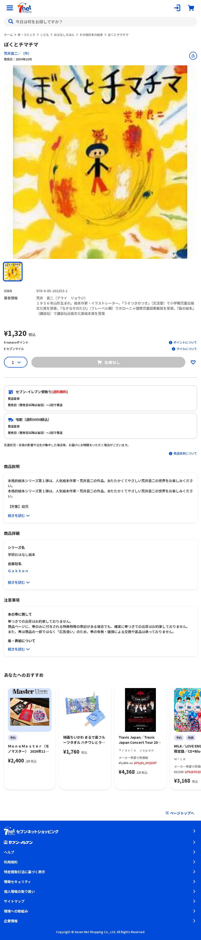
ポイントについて (185, 342)
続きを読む (16, 515)
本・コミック (26, 34)
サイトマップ (14, 901)
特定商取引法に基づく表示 (24, 871)
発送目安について (185, 453)
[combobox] (100, 22)
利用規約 (11, 861)
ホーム (8, 34)
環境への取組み (16, 911)
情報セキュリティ (17, 881)
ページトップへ (182, 813)
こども (44, 34)
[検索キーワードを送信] (11, 21)
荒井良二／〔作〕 (17, 53)
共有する (193, 56)
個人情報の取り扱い (19, 891)
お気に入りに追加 (193, 362)
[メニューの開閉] (10, 8)
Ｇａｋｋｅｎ (18, 570)
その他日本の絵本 (91, 34)
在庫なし (112, 362)
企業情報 (11, 920)
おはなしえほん (64, 34)
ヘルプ (9, 852)
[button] (13, 271)
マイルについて (186, 348)
